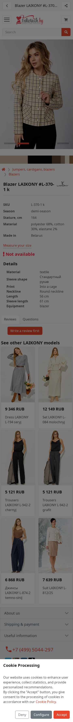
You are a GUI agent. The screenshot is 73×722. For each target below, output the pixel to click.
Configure (41, 714)
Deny (22, 714)
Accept (62, 714)
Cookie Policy (46, 701)
